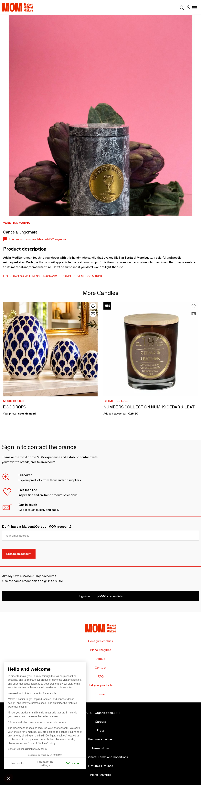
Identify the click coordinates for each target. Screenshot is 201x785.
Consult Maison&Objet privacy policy (27, 749)
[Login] (188, 8)
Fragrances (51, 276)
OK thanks (73, 763)
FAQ (101, 676)
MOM (17, 7)
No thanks (17, 763)
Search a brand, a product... (182, 7)
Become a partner (100, 739)
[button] (8, 778)
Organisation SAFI (107, 713)
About (100, 659)
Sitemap (101, 694)
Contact (100, 667)
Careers (100, 721)
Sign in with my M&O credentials (101, 596)
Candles (69, 276)
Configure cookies (100, 641)
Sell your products (101, 685)
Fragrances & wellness (21, 276)
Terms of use (100, 748)
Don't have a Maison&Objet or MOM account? (36, 527)
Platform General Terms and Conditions (100, 757)
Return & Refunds (100, 766)
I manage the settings (45, 763)
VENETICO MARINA (90, 276)
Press (101, 730)
